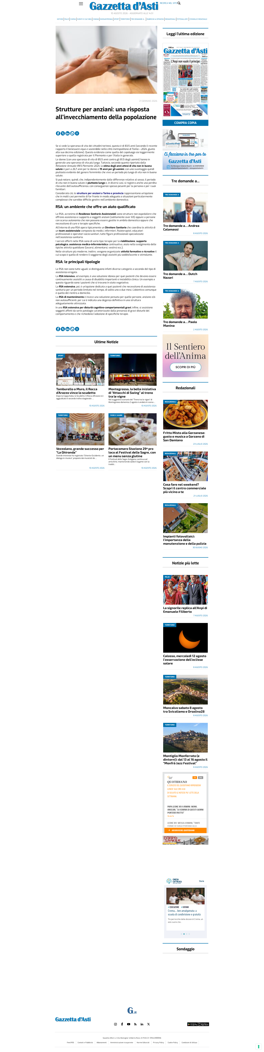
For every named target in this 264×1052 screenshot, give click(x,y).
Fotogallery (182, 19)
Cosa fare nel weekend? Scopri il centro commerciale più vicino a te (184, 488)
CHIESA (73, 19)
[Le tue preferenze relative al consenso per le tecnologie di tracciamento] (259, 1047)
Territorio (125, 19)
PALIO (66, 19)
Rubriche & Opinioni (155, 19)
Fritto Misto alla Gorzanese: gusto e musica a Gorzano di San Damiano (184, 436)
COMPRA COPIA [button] (185, 123)
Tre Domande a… (138, 19)
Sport (116, 19)
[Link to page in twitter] (63, 133)
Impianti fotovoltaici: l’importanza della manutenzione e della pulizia (184, 539)
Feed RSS (70, 1042)
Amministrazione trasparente (122, 1042)
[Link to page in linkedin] (67, 133)
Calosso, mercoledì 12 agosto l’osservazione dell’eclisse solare (184, 659)
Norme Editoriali (143, 1042)
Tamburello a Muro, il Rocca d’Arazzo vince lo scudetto (76, 390)
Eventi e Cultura (84, 19)
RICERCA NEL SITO (168, 3)
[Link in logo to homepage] (80, 1019)
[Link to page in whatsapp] (72, 133)
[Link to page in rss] (135, 1024)
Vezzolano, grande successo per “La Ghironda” (80, 450)
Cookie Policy (173, 1042)
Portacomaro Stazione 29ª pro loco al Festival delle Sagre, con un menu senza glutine (132, 452)
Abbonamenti (102, 1042)
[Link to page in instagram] (115, 1024)
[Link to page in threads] (77, 133)
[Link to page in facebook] (58, 133)
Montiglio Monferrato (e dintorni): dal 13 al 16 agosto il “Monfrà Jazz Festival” (185, 759)
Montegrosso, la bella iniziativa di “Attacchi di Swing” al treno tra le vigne (132, 392)
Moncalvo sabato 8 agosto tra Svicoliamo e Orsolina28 (184, 709)
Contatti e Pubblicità (85, 1042)
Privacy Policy (158, 1042)
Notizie (60, 19)
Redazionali (170, 19)
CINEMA (96, 19)
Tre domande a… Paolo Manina (180, 323)
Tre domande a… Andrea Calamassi (181, 227)
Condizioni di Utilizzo (189, 1042)
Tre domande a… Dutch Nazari (180, 275)
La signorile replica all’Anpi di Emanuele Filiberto (185, 609)
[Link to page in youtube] (129, 1024)
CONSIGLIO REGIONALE (198, 19)
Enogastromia (106, 19)
